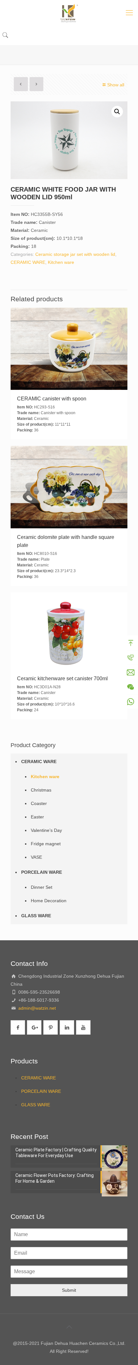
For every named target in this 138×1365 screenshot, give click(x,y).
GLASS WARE (36, 915)
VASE (36, 857)
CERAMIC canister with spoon (51, 398)
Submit (69, 1290)
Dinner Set (41, 887)
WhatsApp (130, 701)
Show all (115, 84)
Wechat (130, 687)
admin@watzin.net (36, 1008)
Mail (130, 672)
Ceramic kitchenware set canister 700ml (62, 678)
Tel (130, 657)
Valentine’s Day (46, 830)
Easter (37, 816)
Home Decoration (48, 900)
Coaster (39, 803)
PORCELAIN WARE (41, 872)
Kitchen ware (61, 262)
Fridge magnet (46, 843)
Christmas (41, 790)
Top (130, 642)
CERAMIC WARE (28, 262)
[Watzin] (69, 12)
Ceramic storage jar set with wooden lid (75, 254)
